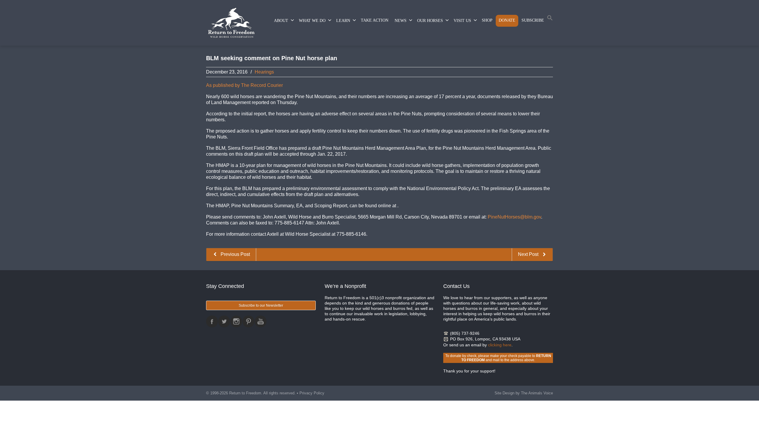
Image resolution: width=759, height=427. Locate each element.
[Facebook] (212, 321)
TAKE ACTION (374, 20)
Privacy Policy (311, 393)
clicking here (499, 344)
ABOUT (281, 20)
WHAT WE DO (312, 20)
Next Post (529, 254)
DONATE (507, 20)
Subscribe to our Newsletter (261, 305)
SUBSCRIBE (533, 20)
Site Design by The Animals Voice (524, 393)
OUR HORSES (430, 20)
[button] (550, 19)
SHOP (487, 20)
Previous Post (234, 254)
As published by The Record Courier (244, 85)
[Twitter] (224, 321)
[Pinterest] (248, 321)
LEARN (343, 20)
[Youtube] (261, 321)
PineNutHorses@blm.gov (514, 216)
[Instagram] (236, 321)
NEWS (400, 20)
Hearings (264, 71)
